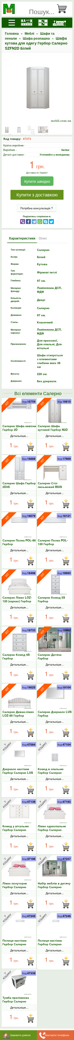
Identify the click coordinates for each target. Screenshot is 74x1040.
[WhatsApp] (39, 221)
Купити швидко (37, 181)
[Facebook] (28, 221)
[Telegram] (34, 221)
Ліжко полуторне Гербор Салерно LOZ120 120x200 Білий (18, 886)
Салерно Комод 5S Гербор (51, 599)
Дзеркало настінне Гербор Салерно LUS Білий (17, 772)
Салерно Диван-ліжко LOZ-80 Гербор (18, 713)
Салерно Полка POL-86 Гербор (19, 542)
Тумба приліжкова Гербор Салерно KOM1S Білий (15, 1001)
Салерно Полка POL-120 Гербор (53, 542)
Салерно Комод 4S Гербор (16, 656)
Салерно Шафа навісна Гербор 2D (19, 427)
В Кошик (30, 447)
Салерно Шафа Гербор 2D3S (19, 485)
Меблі (29, 33)
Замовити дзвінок (20, 1035)
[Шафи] (43, 23)
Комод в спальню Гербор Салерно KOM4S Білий (51, 772)
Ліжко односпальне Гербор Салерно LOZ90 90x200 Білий (52, 829)
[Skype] (45, 221)
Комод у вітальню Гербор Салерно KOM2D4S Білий (15, 829)
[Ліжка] (59, 23)
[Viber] (22, 221)
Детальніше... (19, 436)
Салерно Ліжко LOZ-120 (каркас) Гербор (17, 599)
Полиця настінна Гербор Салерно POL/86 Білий (50, 944)
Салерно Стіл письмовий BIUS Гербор (50, 486)
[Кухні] (26, 23)
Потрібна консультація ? (36, 208)
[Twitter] (51, 221)
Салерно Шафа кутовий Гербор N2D (53, 427)
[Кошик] (63, 9)
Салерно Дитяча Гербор (49, 656)
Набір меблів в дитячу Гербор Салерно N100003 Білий (54, 886)
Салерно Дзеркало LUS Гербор (55, 713)
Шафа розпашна (36, 38)
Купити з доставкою (37, 194)
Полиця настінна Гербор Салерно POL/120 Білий (14, 944)
